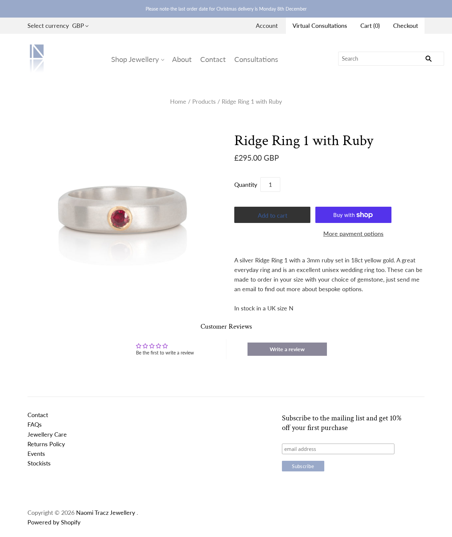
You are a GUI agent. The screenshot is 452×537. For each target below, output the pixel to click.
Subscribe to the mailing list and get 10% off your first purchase (341, 423)
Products (204, 101)
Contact (213, 59)
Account (267, 25)
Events (36, 453)
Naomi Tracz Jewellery (105, 512)
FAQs (34, 424)
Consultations (256, 59)
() (370, 25)
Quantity (245, 184)
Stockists (39, 463)
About (182, 59)
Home (178, 101)
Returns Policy (46, 444)
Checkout (405, 25)
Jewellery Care (47, 434)
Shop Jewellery (135, 59)
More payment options (353, 233)
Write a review (287, 349)
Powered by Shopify (53, 522)
